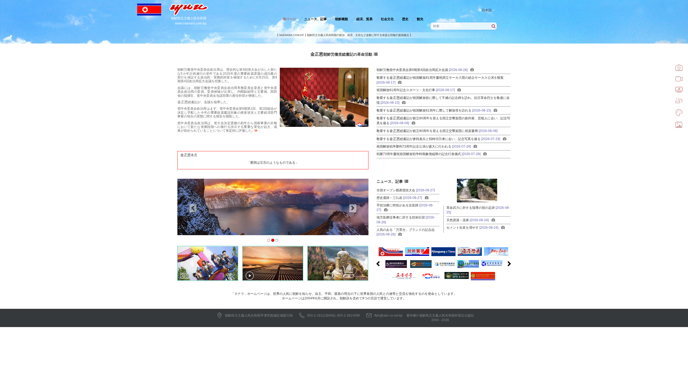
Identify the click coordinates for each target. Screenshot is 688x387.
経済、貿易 (364, 19)
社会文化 (387, 19)
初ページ (289, 19)
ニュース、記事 (315, 19)
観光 (420, 19)
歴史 (405, 19)
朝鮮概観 (341, 19)
